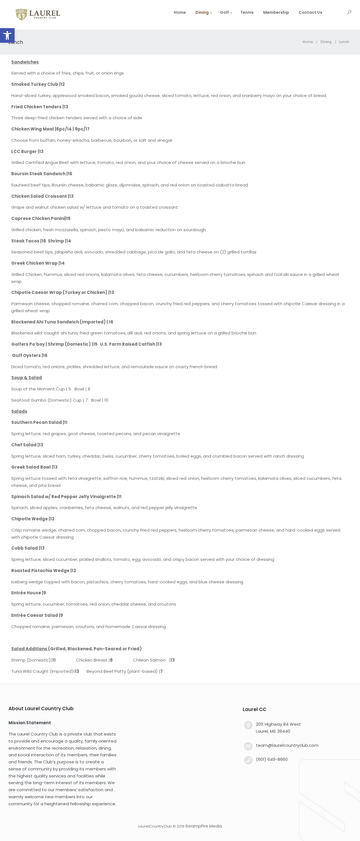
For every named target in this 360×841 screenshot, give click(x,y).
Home (180, 12)
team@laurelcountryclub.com (287, 745)
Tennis (247, 12)
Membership (276, 12)
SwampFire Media (203, 826)
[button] (7, 35)
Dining (202, 12)
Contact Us (310, 12)
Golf (224, 12)
